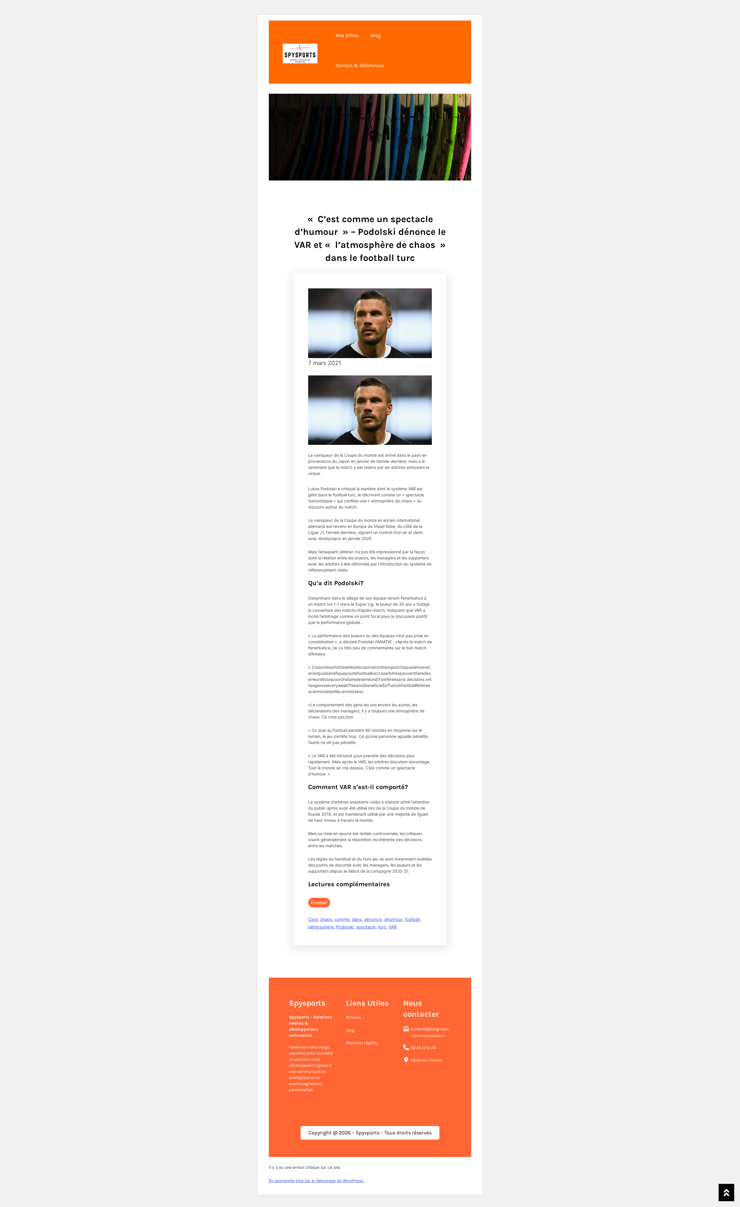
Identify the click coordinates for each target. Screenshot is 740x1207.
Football (319, 902)
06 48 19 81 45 (423, 1047)
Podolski (345, 927)
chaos (326, 919)
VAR (392, 927)
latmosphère (321, 927)
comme (341, 919)
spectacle (366, 927)
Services (353, 1017)
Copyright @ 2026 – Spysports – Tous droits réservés (370, 1132)
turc (382, 927)
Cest (313, 919)
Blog (350, 1030)
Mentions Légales (362, 1042)
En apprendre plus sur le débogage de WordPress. (316, 1180)
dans (357, 919)
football (412, 919)
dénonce (373, 919)
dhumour (393, 919)
